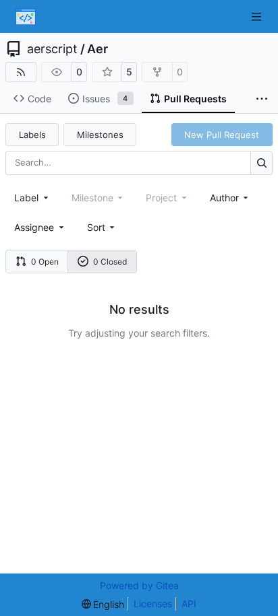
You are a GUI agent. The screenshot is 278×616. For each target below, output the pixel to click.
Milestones (100, 134)
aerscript (52, 49)
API (189, 603)
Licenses (153, 603)
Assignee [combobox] (34, 227)
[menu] (102, 227)
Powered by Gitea (139, 585)
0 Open (45, 261)
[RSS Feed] (20, 72)
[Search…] (261, 162)
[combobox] (32, 197)
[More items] (262, 99)
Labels (32, 134)
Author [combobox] (224, 197)
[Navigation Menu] (257, 16)
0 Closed (110, 261)
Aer (97, 49)
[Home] (26, 17)
